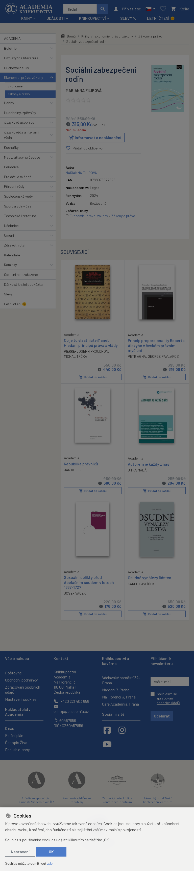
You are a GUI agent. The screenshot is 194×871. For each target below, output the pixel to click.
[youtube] (107, 744)
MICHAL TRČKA (75, 356)
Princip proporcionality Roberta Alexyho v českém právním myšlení (156, 345)
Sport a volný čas (17, 206)
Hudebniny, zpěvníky (20, 112)
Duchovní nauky (16, 68)
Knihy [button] (26, 18)
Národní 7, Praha (115, 689)
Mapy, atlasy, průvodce (22, 157)
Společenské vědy (18, 196)
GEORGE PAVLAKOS (163, 356)
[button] (150, 9)
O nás (9, 728)
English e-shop (17, 749)
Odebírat (162, 715)
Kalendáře (12, 255)
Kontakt (61, 658)
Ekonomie (15, 86)
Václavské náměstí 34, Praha (121, 680)
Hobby (9, 103)
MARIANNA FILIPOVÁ (84, 90)
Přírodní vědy (14, 186)
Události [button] (55, 18)
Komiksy (10, 264)
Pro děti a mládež (17, 177)
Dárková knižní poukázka (23, 284)
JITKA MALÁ (137, 470)
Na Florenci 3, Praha (119, 696)
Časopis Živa (16, 742)
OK (51, 851)
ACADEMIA (12, 38)
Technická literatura (20, 216)
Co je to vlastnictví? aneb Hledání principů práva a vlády (91, 342)
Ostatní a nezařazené (21, 274)
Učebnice (11, 225)
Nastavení (20, 851)
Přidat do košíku (95, 377)
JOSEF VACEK (75, 593)
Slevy (8, 294)
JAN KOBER (73, 470)
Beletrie (10, 48)
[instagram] (122, 730)
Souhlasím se (168, 698)
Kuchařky (11, 147)
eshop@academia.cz (71, 711)
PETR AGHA (137, 356)
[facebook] (107, 730)
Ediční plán (14, 735)
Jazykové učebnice (19, 122)
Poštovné (13, 672)
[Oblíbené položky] (163, 9)
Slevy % (128, 18)
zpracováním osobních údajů (168, 700)
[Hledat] (102, 9)
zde (50, 863)
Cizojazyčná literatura (21, 58)
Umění (9, 235)
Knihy (85, 36)
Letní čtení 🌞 (161, 18)
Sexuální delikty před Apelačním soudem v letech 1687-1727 (89, 582)
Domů (71, 36)
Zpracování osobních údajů (22, 689)
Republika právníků (81, 463)
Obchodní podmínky (21, 679)
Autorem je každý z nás (148, 464)
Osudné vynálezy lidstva (149, 577)
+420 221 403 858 (74, 701)
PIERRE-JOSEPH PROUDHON (86, 351)
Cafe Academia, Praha (120, 704)
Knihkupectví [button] (92, 18)
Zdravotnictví (14, 245)
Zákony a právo (19, 94)
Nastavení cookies (21, 699)
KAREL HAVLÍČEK (141, 584)
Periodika (11, 167)
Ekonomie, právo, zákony (23, 77)
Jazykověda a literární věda (21, 135)
